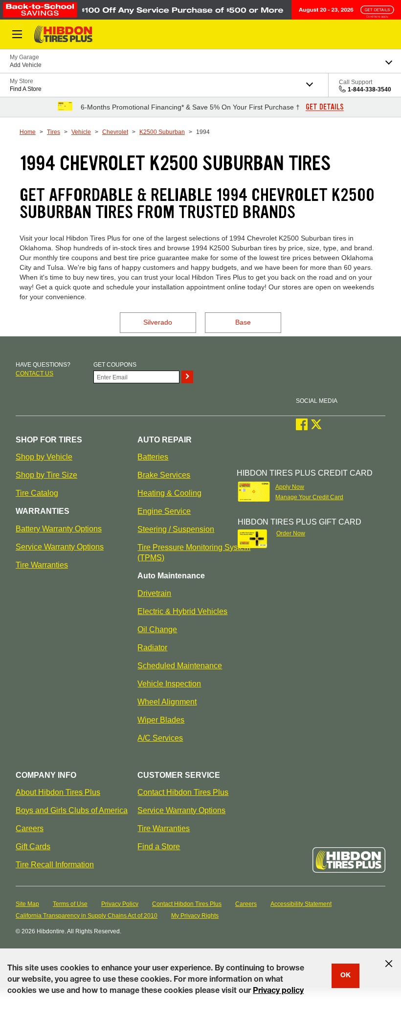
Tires (53, 132)
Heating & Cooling (169, 493)
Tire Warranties (42, 565)
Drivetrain (154, 593)
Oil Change (157, 629)
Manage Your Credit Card (309, 497)
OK (345, 975)
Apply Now (289, 487)
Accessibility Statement (301, 904)
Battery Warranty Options (59, 529)
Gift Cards (33, 846)
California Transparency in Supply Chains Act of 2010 (86, 915)
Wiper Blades (160, 720)
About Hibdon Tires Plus (58, 792)
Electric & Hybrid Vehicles (182, 611)
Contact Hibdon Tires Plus (182, 792)
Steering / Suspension (175, 529)
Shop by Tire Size (46, 475)
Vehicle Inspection (169, 684)
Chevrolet (115, 132)
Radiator (152, 647)
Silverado (157, 322)
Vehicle (81, 132)
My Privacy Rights (195, 915)
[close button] (389, 963)
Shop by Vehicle (44, 457)
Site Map (27, 904)
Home (28, 132)
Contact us (34, 373)
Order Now (290, 533)
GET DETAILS (325, 107)
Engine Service (164, 511)
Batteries (152, 457)
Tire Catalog (37, 493)
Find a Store (158, 846)
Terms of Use (70, 904)
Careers (30, 828)
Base (243, 322)
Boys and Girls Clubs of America (72, 810)
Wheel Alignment (167, 702)
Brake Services (163, 475)
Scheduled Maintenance (179, 665)
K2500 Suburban (162, 132)
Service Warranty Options (60, 547)
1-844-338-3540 (369, 89)
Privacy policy (278, 991)
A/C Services (160, 738)
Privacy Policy (119, 904)
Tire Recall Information (55, 864)
